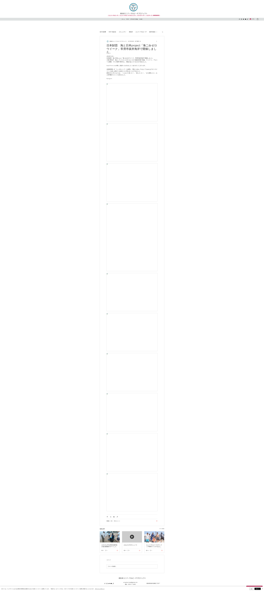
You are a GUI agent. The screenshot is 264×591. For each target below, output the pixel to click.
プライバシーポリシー (100, 588)
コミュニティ (122, 31)
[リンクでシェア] (117, 516)
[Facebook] (239, 19)
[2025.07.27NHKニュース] (132, 536)
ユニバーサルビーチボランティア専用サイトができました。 (154, 545)
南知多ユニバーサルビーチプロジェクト (133, 13)
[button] (257, 19)
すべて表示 (162, 528)
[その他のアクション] (156, 41)
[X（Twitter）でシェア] (110, 516)
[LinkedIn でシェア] (114, 516)
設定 (252, 588)
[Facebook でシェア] (107, 516)
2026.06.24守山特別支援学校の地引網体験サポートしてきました (109, 545)
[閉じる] (262, 589)
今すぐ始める (112, 31)
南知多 (131, 31)
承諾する (258, 588)
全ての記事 (103, 31)
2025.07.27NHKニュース (130, 545)
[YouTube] (245, 19)
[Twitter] (243, 19)
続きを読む (152, 31)
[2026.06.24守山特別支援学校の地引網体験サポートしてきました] (110, 536)
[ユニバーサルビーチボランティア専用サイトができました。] (154, 536)
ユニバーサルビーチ (141, 31)
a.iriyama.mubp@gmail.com (130, 582)
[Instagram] (241, 19)
